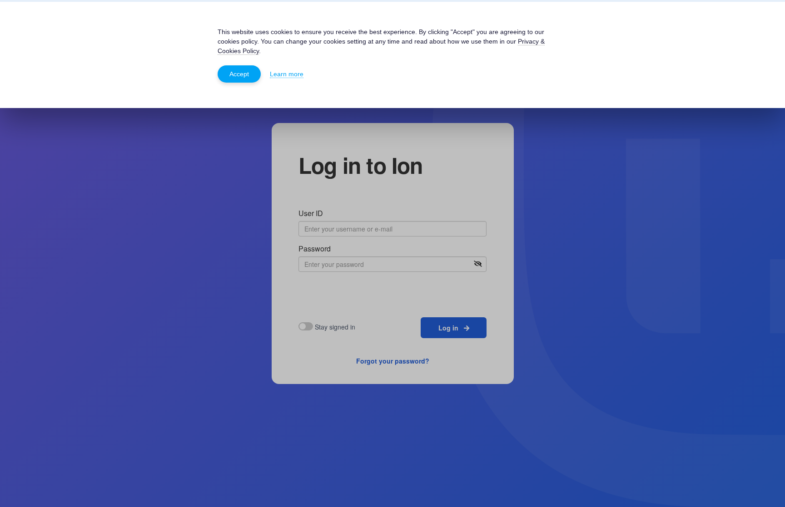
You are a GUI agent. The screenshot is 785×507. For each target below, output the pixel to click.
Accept (239, 74)
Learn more (286, 74)
